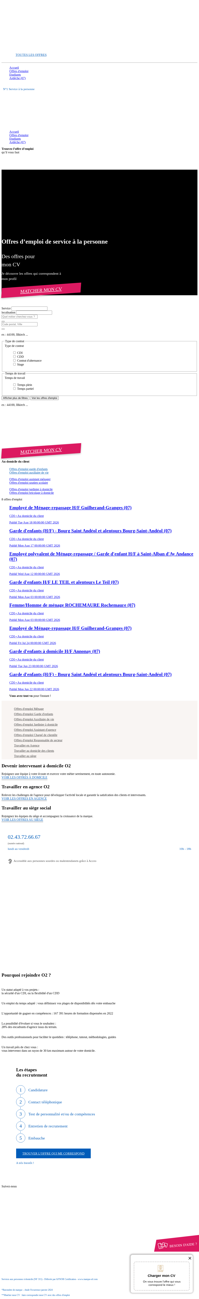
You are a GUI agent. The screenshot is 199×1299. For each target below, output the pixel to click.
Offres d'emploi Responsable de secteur (38, 740)
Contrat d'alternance (29, 360)
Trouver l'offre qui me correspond (53, 1153)
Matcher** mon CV (21, 48)
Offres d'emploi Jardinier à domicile (36, 724)
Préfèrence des (29, 1224)
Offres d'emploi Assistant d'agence (35, 729)
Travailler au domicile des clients (34, 750)
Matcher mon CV (41, 290)
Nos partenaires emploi (31, 1186)
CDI (19, 352)
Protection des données (31, 1221)
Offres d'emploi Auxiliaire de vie (34, 719)
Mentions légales (27, 1217)
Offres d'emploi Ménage (29, 708)
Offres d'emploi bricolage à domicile (31, 492)
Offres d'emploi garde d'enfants (28, 469)
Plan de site (24, 1190)
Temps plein (24, 384)
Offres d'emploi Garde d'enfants (33, 714)
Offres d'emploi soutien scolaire (28, 482)
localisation (9, 312)
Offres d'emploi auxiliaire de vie (29, 472)
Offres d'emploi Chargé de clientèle (35, 735)
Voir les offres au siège (22, 819)
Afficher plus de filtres (15, 398)
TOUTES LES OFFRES (31, 54)
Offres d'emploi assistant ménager (30, 479)
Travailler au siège (25, 756)
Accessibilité (17, 1228)
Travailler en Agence (26, 745)
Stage (20, 364)
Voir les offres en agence (24, 798)
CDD (20, 356)
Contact (21, 1183)
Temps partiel (25, 388)
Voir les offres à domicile (24, 777)
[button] (99, 346)
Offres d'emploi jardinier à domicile (31, 489)
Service (6, 308)
